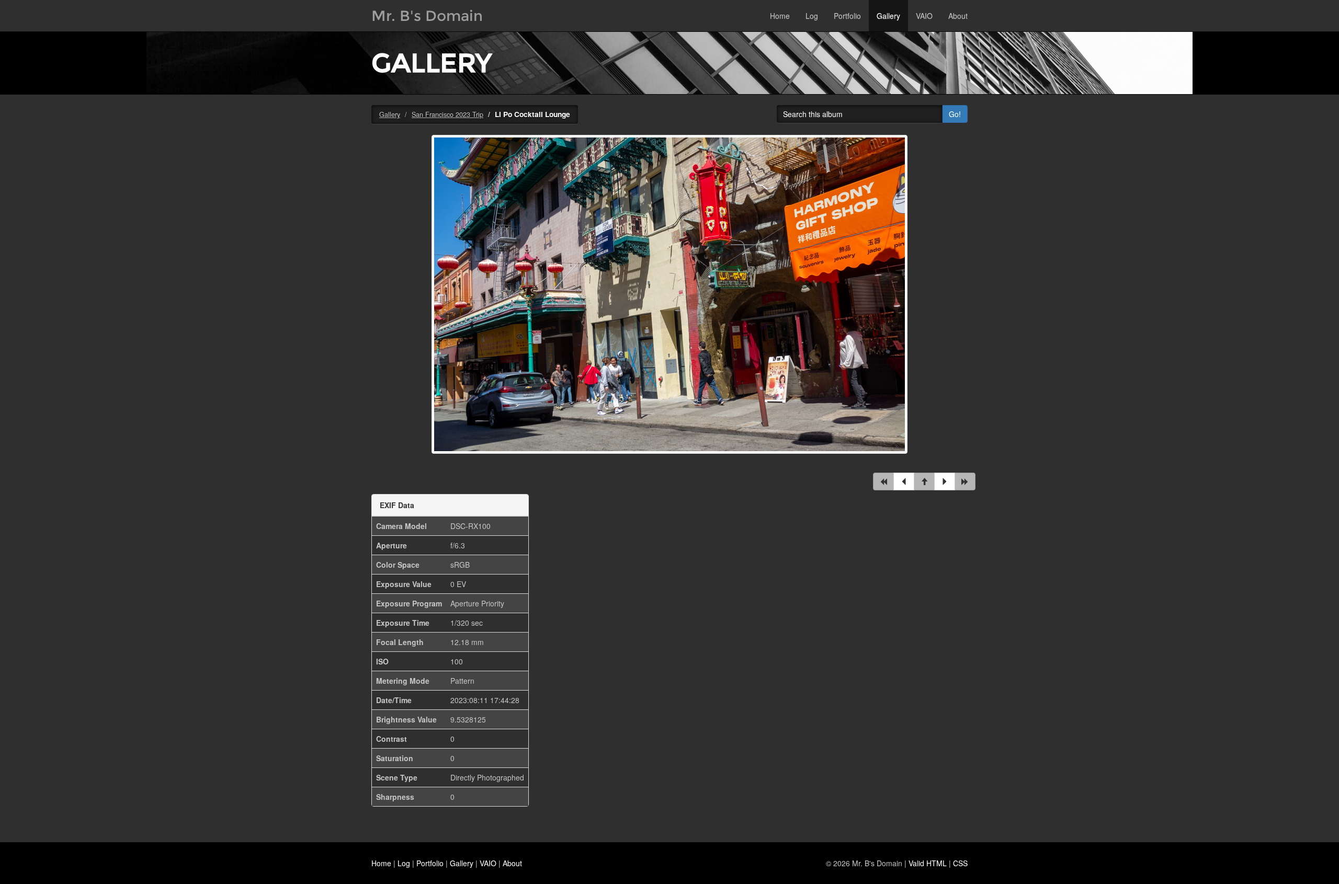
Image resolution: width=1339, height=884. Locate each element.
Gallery (888, 15)
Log (811, 15)
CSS (960, 863)
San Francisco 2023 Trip (447, 114)
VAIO (924, 15)
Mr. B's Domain (427, 16)
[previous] (903, 481)
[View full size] (669, 300)
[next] (944, 481)
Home (780, 15)
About (958, 15)
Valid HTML (928, 863)
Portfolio (847, 15)
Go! (955, 114)
